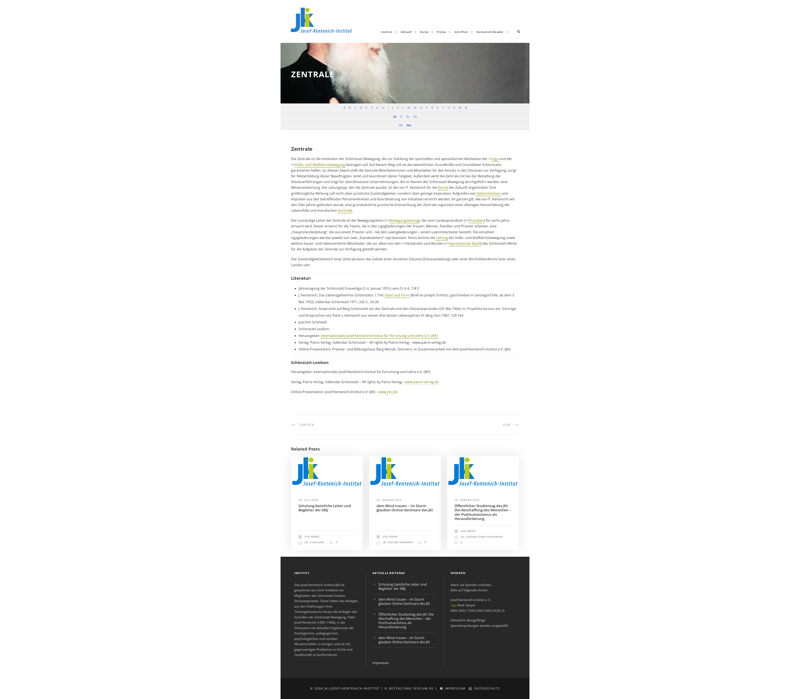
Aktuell (406, 32)
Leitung (442, 237)
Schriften (461, 32)
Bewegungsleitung (404, 220)
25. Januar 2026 (389, 500)
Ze (394, 116)
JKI (306, 542)
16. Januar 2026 (467, 500)
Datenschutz (487, 688)
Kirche (443, 187)
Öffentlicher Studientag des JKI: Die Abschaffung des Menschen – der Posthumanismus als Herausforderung (483, 512)
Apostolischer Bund (465, 243)
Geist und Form (397, 295)
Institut (387, 32)
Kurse (424, 32)
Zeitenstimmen (489, 193)
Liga (495, 158)
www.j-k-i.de (388, 392)
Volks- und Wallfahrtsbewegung (320, 164)
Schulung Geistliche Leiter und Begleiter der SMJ (324, 507)
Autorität (345, 210)
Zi (401, 116)
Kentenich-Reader (490, 32)
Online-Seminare (400, 542)
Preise (441, 32)
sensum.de (423, 688)
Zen (408, 125)
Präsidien (476, 220)
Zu (407, 116)
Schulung (317, 542)
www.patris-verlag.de (422, 382)
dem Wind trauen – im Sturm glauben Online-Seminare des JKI (405, 507)
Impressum (381, 663)
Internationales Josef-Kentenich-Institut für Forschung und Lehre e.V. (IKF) (379, 335)
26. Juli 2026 (308, 500)
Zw (415, 116)
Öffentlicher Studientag (484, 536)
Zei (400, 125)
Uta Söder (312, 536)
